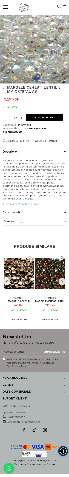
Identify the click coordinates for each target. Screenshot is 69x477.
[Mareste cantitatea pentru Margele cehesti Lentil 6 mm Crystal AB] (21, 117)
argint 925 (36, 192)
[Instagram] (45, 430)
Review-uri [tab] (13, 221)
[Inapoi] (2, 88)
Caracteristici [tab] (12, 212)
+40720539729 (16, 417)
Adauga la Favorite (17, 140)
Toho (5, 192)
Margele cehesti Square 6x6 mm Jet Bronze (19, 301)
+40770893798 (16, 412)
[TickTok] (34, 430)
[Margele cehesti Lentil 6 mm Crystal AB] (34, 49)
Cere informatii (47, 140)
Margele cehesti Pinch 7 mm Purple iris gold (50, 301)
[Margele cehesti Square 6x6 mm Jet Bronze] (19, 273)
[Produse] (6, 8)
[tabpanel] (34, 49)
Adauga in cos (44, 117)
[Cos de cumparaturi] (64, 7)
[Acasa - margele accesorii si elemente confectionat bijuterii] (24, 7)
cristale (34, 189)
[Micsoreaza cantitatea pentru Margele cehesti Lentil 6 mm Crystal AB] (8, 117)
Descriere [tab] (10, 151)
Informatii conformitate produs (21, 203)
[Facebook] (24, 430)
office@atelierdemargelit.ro (23, 421)
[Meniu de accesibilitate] (63, 451)
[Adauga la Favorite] (30, 257)
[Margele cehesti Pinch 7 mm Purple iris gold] (50, 273)
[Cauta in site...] (59, 7)
